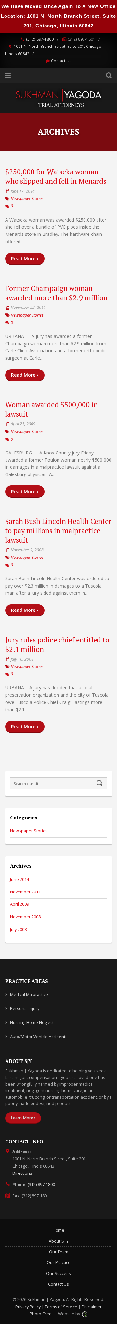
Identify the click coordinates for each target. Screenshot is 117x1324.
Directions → (24, 1173)
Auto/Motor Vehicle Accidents (39, 1036)
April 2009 (19, 904)
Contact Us (61, 60)
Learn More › (23, 1118)
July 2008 (18, 929)
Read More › (24, 258)
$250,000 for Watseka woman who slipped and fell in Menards (55, 176)
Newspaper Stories (27, 198)
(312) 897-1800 (40, 39)
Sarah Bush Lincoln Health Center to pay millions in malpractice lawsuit (58, 530)
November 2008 (25, 917)
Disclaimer (92, 1306)
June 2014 (19, 879)
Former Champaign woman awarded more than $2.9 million (56, 293)
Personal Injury (24, 1008)
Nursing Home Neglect (32, 1022)
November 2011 (25, 892)
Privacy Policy (28, 1306)
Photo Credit (42, 1314)
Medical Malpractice (29, 994)
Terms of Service (61, 1306)
